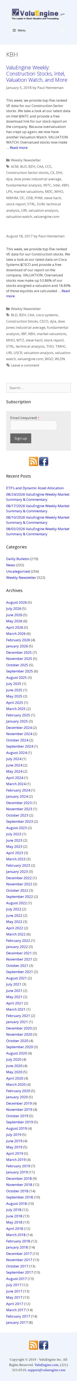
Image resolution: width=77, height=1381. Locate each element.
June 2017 (14, 1291)
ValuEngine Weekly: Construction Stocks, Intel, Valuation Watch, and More (36, 73)
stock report (16, 204)
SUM (41, 204)
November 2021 (19, 959)
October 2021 (17, 965)
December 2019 (19, 1103)
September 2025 (19, 671)
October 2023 (17, 815)
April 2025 (14, 702)
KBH (65, 185)
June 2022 (14, 915)
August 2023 (16, 827)
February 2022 (18, 940)
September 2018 (19, 1197)
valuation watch (19, 216)
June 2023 (14, 840)
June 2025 (14, 690)
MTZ (20, 340)
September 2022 (19, 896)
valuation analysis (43, 210)
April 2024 (14, 777)
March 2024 (16, 783)
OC (22, 197)
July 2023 (13, 834)
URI (24, 210)
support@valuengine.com (46, 1370)
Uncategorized (18, 571)
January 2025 (17, 721)
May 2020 (14, 1072)
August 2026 (16, 602)
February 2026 (18, 640)
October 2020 (17, 1040)
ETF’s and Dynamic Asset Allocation (35, 488)
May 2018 (14, 1222)
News (10, 565)
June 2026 (14, 614)
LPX (9, 191)
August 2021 (16, 978)
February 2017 (18, 1316)
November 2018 (19, 1184)
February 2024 (18, 790)
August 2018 (16, 1203)
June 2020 (14, 1065)
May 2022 (14, 921)
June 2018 (14, 1216)
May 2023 (14, 846)
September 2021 (19, 971)
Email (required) (24, 417)
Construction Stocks (22, 321)
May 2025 (14, 696)
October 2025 (17, 665)
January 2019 (17, 1172)
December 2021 (19, 953)
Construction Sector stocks (27, 172)
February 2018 (18, 1241)
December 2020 (19, 1028)
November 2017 (19, 1259)
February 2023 (18, 865)
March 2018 (16, 1234)
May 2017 (14, 1297)
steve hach (52, 197)
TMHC (60, 346)
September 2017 (19, 1272)
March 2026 (16, 633)
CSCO (44, 321)
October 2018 (17, 1191)
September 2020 (19, 1046)
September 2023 (19, 821)
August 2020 (16, 1053)
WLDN (60, 358)
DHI (59, 172)
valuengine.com (46, 216)
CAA (40, 166)
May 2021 (14, 996)
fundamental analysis (24, 185)
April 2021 (14, 1003)
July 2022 (13, 909)
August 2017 (16, 1278)
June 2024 (14, 765)
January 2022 (17, 946)
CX (52, 172)
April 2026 (14, 627)
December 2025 (19, 652)
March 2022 (16, 934)
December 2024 (19, 727)
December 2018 (19, 1178)
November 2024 (19, 733)
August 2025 (16, 677)
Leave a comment (25, 365)
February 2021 (18, 1015)
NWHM (12, 197)
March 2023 (16, 859)
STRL (31, 204)
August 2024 (16, 752)
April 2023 (14, 852)
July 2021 (13, 984)
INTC (47, 185)
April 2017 (14, 1303)
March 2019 (16, 1159)
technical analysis (30, 346)
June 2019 (14, 1141)
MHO (58, 191)
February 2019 (18, 1166)
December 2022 (19, 877)
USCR (18, 352)
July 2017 (13, 1284)
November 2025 (19, 658)
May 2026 (14, 621)
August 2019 (16, 1128)
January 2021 (17, 1021)
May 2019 (14, 1147)
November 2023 (19, 809)
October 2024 (17, 740)
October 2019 (17, 1115)
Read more (19, 147)
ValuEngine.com (46, 1365)
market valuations (28, 191)
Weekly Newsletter (26, 160)
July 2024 (13, 758)
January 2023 (17, 871)
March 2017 (16, 1309)
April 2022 (14, 928)
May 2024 (14, 771)
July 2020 (13, 1059)
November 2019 (19, 1109)
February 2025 (18, 715)
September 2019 (19, 1122)
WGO (49, 358)
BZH (31, 166)
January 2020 (17, 1097)
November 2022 (19, 884)
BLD (23, 166)
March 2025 (16, 708)
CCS (48, 166)
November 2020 (19, 1034)
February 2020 (18, 1090)
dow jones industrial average (37, 179)
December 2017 (19, 1253)
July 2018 (13, 1209)
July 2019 (13, 1134)
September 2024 (19, 746)
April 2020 (14, 1078)
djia (9, 179)
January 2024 (17, 796)
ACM (14, 166)
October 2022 (17, 890)
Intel (56, 185)
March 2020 (16, 1084)
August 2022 (16, 903)
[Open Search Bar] (63, 30)
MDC (49, 191)
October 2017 (17, 1266)
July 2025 (13, 683)
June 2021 (14, 990)
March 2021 (16, 1009)
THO (50, 346)
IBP (23, 333)
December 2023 (19, 802)
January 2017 (17, 1322)
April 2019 (14, 1153)
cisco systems (47, 315)
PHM (38, 197)
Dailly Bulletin (17, 558)
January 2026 (17, 646)
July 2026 (13, 608)
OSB (29, 197)
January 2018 (17, 1247)
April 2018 (14, 1228)
